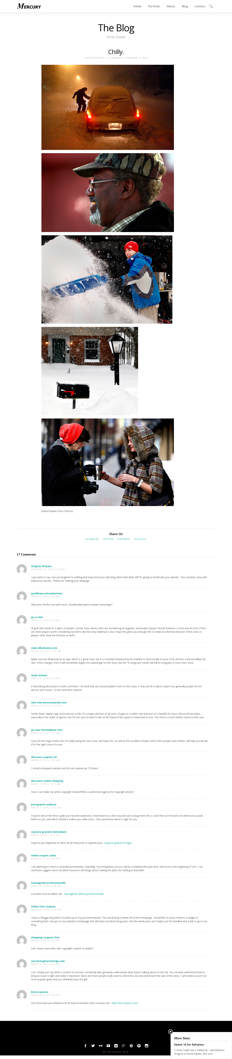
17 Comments (115, 57)
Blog (185, 6)
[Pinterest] (139, 1046)
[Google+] (123, 1046)
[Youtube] (108, 1046)
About (171, 6)
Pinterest (124, 539)
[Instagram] (146, 1046)
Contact (199, 6)
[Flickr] (100, 1046)
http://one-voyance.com (125, 1003)
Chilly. (116, 52)
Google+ (141, 539)
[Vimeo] (116, 1046)
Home (137, 6)
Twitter (108, 539)
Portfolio (154, 6)
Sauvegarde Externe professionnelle (84, 893)
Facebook (92, 539)
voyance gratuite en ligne (118, 842)
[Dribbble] (131, 1046)
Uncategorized (94, 57)
